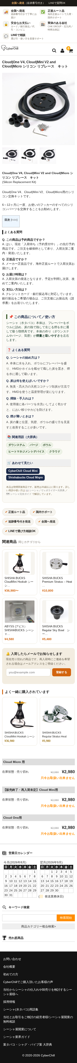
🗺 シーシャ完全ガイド (18, 494)
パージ (34, 445)
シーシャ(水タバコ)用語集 (20, 1009)
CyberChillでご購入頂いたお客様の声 (28, 982)
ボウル (47, 445)
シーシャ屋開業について (19, 1029)
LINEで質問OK (57, 2)
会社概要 (9, 966)
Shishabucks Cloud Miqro (25, 477)
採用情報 (9, 1001)
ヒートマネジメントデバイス (26, 451)
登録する (61, 672)
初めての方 (10, 974)
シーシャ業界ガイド (16, 1037)
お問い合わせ (12, 959)
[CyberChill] (9, 48)
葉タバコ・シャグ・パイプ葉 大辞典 (27, 1044)
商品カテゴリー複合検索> (38, 926)
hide (14, 219)
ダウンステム (16, 445)
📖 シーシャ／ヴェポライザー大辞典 (45, 490)
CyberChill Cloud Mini (23, 470)
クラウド (54, 451)
